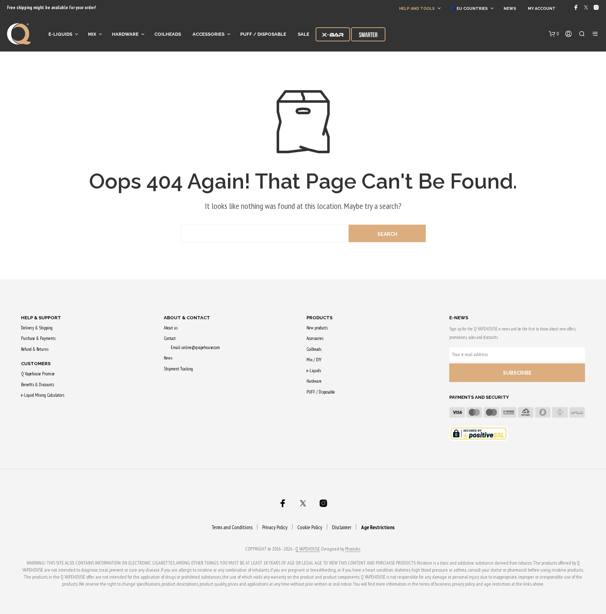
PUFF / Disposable (263, 34)
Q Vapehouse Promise (38, 374)
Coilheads (167, 34)
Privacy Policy (275, 527)
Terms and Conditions (231, 527)
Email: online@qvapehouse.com (195, 347)
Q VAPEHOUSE (307, 549)
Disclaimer (341, 527)
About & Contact (187, 317)
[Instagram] (596, 7)
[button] (554, 33)
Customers (35, 363)
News (510, 8)
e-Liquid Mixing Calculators (42, 395)
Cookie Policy (309, 527)
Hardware (125, 34)
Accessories (208, 34)
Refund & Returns (34, 349)
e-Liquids (60, 34)
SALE (303, 34)
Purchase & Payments (38, 338)
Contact (170, 338)
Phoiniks (352, 549)
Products (319, 317)
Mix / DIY (314, 360)
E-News (458, 317)
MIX (92, 34)
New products (317, 328)
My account (542, 8)
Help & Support (41, 317)
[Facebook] (576, 7)
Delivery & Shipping (37, 328)
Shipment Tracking (178, 369)
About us (170, 328)
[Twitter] (586, 7)
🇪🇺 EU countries (469, 8)
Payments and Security (479, 397)
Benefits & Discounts (37, 385)
